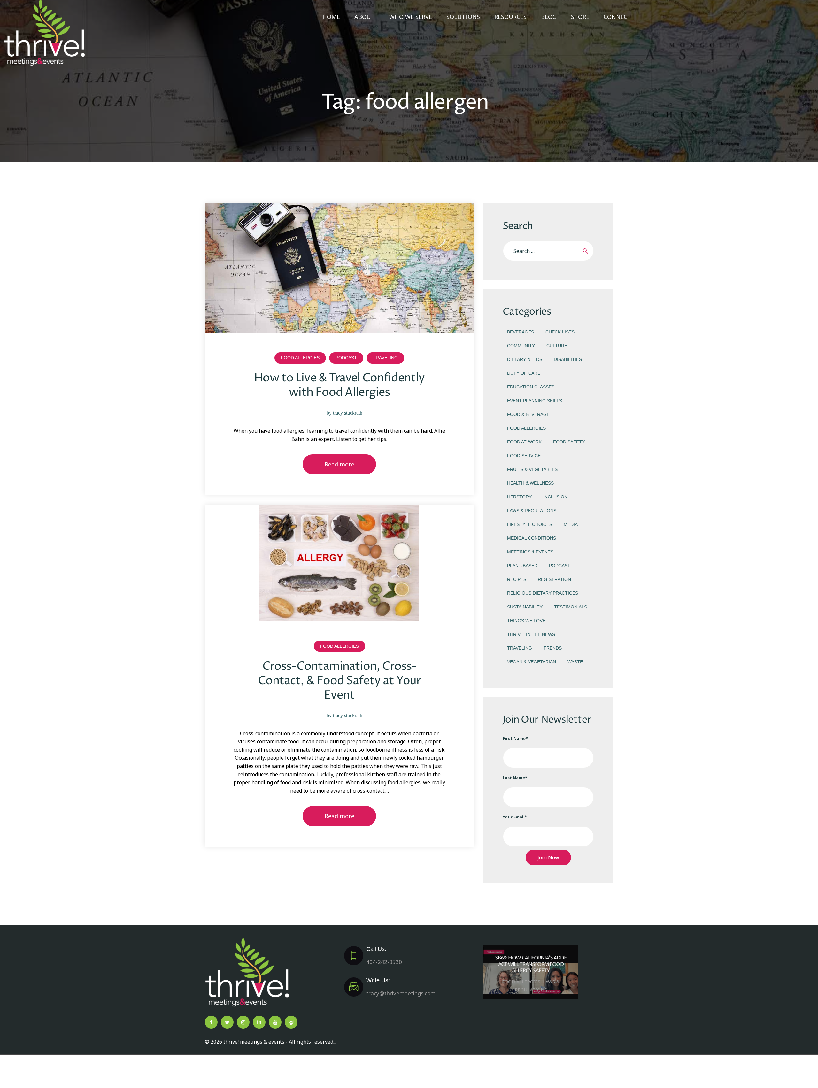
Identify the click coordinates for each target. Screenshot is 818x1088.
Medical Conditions (531, 538)
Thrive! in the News (531, 634)
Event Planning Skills (534, 400)
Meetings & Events (530, 551)
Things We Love (526, 620)
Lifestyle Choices (529, 524)
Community (521, 345)
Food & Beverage (528, 414)
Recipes (516, 579)
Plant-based (522, 565)
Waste (575, 661)
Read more (339, 464)
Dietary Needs (524, 359)
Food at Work (524, 441)
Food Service (524, 455)
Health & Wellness (530, 483)
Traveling (385, 357)
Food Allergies (300, 357)
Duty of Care (523, 373)
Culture (556, 345)
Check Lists (560, 331)
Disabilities (568, 359)
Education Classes (530, 386)
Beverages (520, 331)
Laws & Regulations (531, 510)
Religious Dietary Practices (542, 593)
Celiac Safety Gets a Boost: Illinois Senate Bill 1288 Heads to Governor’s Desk (534, 964)
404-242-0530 (384, 956)
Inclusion (555, 496)
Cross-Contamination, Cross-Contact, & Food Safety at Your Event (339, 680)
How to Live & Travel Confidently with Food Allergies (339, 385)
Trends (553, 648)
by (344, 413)
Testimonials (570, 606)
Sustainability (525, 606)
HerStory (519, 496)
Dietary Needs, (524, 981)
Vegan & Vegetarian (531, 661)
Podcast (346, 357)
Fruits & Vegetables (532, 469)
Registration (554, 579)
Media (571, 524)
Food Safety (569, 441)
